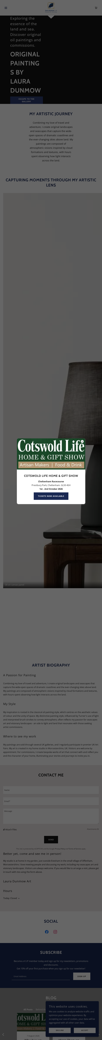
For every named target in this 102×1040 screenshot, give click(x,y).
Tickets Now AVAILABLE (51, 496)
